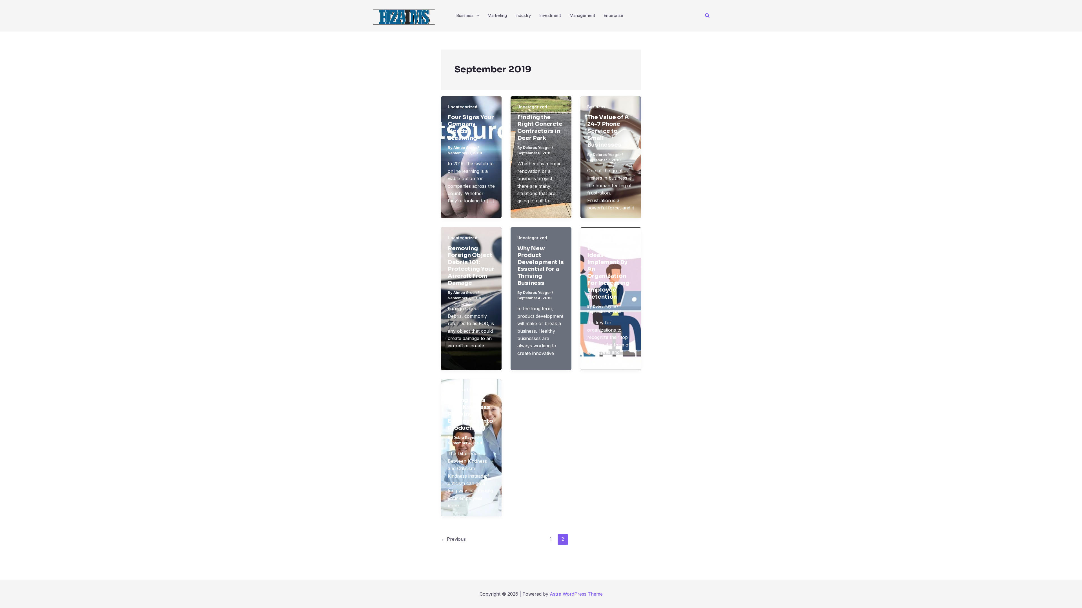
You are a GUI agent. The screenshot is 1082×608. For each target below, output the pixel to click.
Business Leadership (608, 237)
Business (596, 106)
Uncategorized (462, 106)
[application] (476, 15)
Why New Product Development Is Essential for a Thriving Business (540, 266)
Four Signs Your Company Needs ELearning (471, 128)
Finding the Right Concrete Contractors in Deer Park (539, 128)
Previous (453, 539)
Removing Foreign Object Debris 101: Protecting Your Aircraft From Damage (471, 266)
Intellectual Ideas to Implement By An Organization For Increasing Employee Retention (608, 272)
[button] (707, 15)
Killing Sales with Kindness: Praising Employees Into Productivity (470, 414)
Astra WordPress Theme (576, 594)
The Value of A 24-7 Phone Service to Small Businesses (608, 131)
